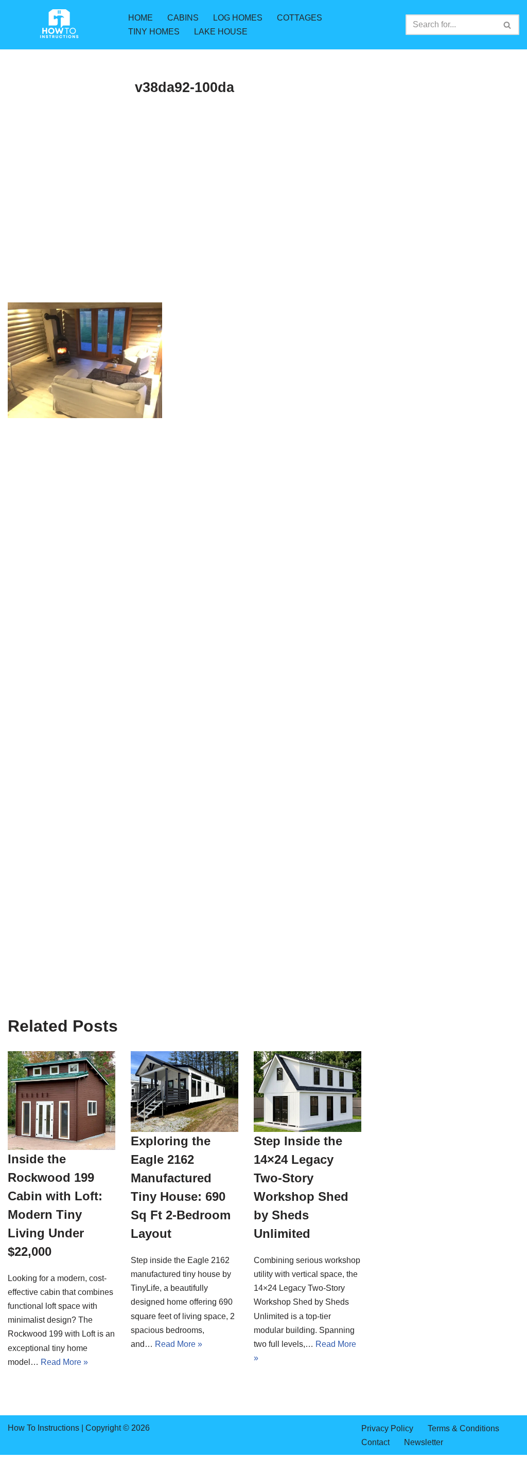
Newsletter (423, 1442)
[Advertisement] (184, 226)
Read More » (64, 1362)
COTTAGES (299, 17)
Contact (375, 1442)
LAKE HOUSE (221, 31)
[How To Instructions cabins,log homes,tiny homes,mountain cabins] (59, 24)
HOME (140, 17)
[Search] (507, 24)
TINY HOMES (154, 31)
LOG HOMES (237, 17)
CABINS (183, 17)
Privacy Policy (387, 1428)
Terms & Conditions (463, 1428)
